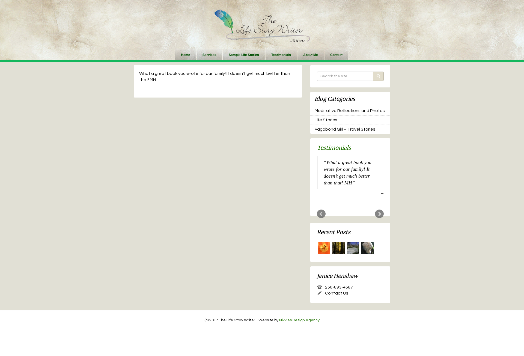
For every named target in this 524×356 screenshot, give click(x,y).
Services (209, 54)
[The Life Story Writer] (262, 25)
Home (185, 54)
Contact (336, 54)
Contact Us (336, 293)
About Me (310, 54)
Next (379, 214)
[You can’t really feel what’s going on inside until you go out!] (353, 248)
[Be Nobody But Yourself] (339, 248)
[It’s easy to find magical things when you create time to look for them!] (367, 248)
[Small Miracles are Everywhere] (324, 248)
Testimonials (281, 54)
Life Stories (326, 120)
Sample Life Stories (244, 54)
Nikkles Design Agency (299, 320)
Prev (321, 214)
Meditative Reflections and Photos (350, 110)
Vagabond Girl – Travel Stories (345, 129)
